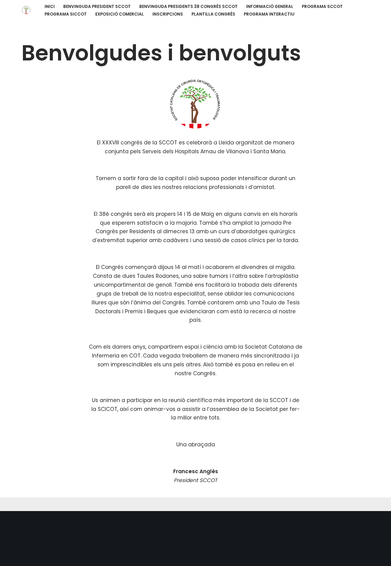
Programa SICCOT (66, 14)
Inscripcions (167, 14)
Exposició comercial (119, 14)
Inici (50, 6)
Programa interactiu (269, 14)
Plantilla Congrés (213, 14)
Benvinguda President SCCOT (97, 6)
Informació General (269, 6)
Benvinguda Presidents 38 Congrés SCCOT (188, 6)
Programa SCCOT (322, 6)
